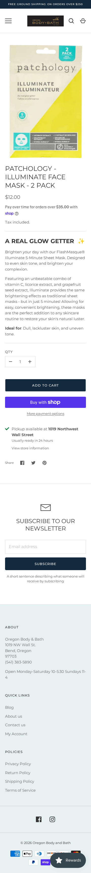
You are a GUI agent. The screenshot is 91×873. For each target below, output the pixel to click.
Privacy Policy (18, 763)
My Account (16, 733)
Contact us (15, 724)
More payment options (45, 413)
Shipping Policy (19, 781)
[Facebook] (38, 819)
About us (13, 716)
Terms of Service (20, 790)
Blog (9, 707)
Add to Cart (45, 385)
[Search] (71, 20)
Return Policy (17, 772)
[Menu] (8, 20)
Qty (9, 352)
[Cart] (82, 20)
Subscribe (45, 564)
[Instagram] (52, 819)
